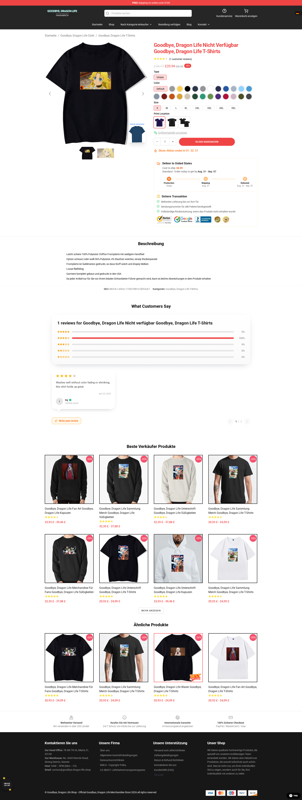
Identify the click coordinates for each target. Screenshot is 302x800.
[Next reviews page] (247, 421)
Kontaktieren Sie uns (165, 765)
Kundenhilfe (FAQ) (164, 770)
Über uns (105, 750)
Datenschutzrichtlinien (112, 760)
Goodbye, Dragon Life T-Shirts (116, 35)
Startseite (50, 35)
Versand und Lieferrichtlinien (169, 750)
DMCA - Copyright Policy (113, 765)
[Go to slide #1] (87, 153)
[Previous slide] (50, 93)
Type (156, 71)
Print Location (162, 113)
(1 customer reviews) (180, 59)
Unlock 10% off (7, 784)
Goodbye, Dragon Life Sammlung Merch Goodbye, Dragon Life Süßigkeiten (119, 513)
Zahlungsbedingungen (166, 755)
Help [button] (296, 795)
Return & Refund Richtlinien (169, 760)
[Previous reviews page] (230, 421)
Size (156, 102)
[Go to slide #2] (105, 153)
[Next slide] (142, 93)
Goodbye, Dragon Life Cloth (77, 35)
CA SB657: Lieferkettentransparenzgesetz (122, 770)
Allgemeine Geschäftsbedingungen (119, 755)
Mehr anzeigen (151, 610)
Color (157, 82)
